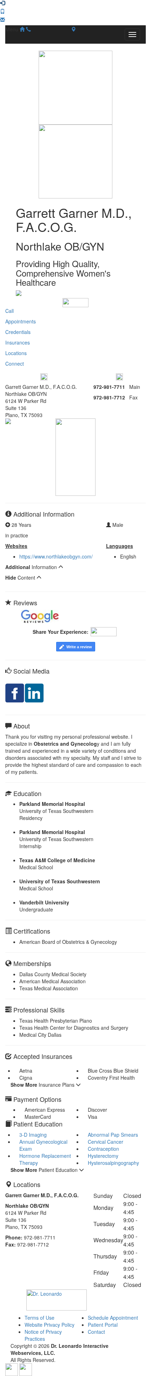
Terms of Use (39, 1317)
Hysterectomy (103, 1155)
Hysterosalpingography (113, 1162)
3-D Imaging (33, 1134)
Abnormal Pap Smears (113, 1134)
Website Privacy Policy (49, 1324)
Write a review (79, 647)
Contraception (103, 1148)
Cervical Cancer (105, 1141)
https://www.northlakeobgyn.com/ (56, 556)
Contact (96, 1331)
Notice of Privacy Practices (43, 1335)
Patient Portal (103, 1324)
